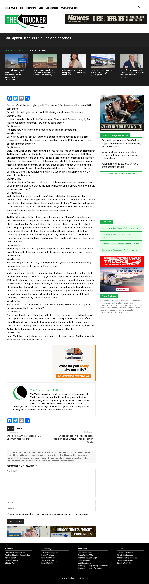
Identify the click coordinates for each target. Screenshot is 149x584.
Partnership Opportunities (127, 558)
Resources (82, 548)
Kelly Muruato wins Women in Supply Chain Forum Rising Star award (74, 72)
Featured (19, 428)
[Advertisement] (122, 199)
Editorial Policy (10, 563)
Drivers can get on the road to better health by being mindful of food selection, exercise (73, 439)
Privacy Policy (10, 558)
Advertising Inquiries (49, 553)
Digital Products (47, 555)
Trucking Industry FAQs (87, 558)
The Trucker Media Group (15, 553)
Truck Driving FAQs (85, 555)
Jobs (41, 8)
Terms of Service (11, 560)
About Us (9, 548)
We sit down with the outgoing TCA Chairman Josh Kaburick (24, 437)
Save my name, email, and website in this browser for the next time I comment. (49, 514)
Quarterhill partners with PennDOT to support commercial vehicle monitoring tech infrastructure (14, 75)
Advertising (46, 548)
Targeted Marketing (49, 560)
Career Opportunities (125, 560)
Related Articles (14, 50)
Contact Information (125, 553)
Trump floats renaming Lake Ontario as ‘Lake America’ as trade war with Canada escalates (132, 73)
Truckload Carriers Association (17, 555)
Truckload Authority (69, 8)
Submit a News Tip (124, 563)
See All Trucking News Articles (120, 174)
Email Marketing (47, 563)
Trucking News (17, 8)
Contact (120, 548)
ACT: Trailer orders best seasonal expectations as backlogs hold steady (44, 72)
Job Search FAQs (85, 553)
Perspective (31, 8)
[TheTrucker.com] (24, 20)
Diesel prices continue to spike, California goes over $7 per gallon (102, 72)
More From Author (36, 50)
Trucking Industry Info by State (90, 568)
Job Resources (52, 8)
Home (7, 8)
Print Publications (48, 558)
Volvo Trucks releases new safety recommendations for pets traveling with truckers (120, 155)
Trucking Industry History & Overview (93, 566)
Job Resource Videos (86, 563)
